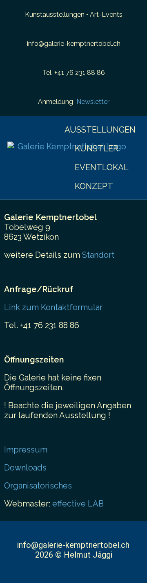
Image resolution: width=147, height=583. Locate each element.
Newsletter (92, 102)
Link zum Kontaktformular (53, 307)
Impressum (25, 450)
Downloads (25, 468)
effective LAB (78, 504)
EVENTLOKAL (102, 167)
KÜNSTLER (96, 148)
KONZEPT (94, 186)
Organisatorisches (38, 486)
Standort (98, 255)
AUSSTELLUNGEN (100, 130)
